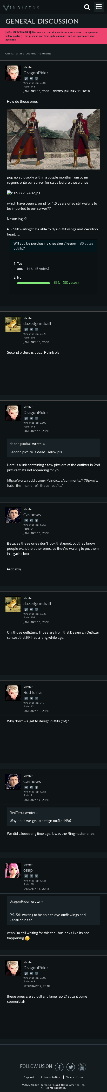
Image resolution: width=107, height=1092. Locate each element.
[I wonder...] (31, 520)
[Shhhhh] (31, 78)
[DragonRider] (13, 73)
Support (29, 1077)
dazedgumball (20, 443)
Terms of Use (74, 1077)
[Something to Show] (26, 78)
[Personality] (36, 520)
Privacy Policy (50, 1077)
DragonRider (20, 901)
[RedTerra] (13, 693)
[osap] (13, 870)
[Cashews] (13, 515)
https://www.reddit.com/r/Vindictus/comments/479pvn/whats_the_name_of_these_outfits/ (52, 483)
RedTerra (17, 812)
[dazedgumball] (13, 324)
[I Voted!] (36, 78)
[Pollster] (31, 876)
